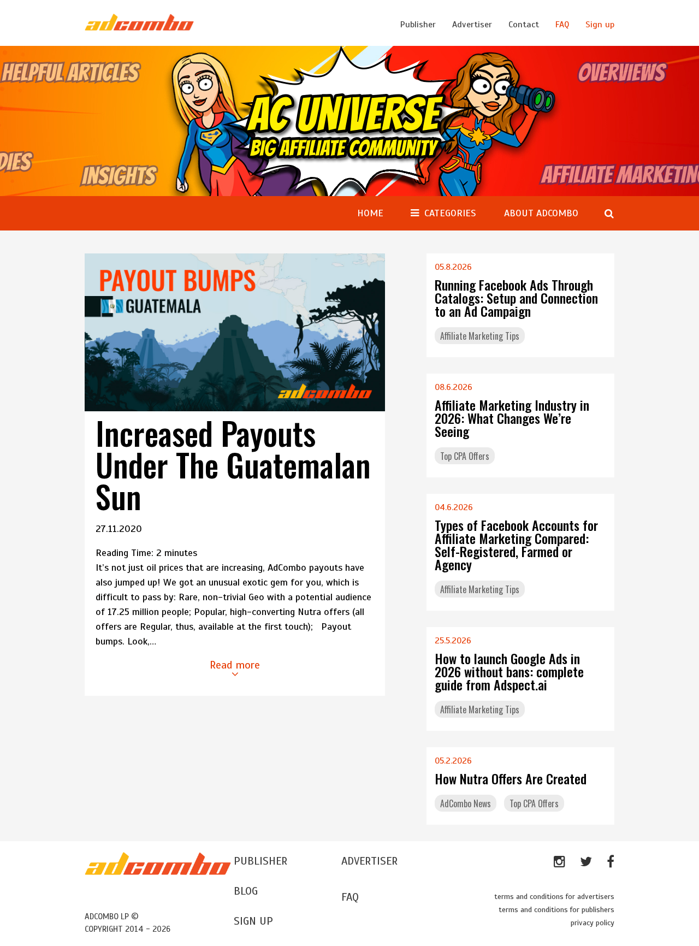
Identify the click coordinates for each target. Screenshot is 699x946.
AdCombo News (465, 803)
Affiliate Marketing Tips (479, 335)
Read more (235, 665)
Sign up (599, 24)
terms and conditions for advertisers (554, 896)
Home (370, 213)
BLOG (246, 891)
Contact (523, 24)
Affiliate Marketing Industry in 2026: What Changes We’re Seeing (512, 418)
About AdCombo (541, 213)
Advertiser (472, 24)
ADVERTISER (369, 861)
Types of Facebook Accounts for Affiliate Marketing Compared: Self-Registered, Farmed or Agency (516, 544)
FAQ (562, 24)
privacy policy (592, 922)
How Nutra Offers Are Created (511, 778)
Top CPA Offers (464, 456)
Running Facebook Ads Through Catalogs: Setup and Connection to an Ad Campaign (516, 298)
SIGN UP (253, 921)
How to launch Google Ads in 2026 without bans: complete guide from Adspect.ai (509, 671)
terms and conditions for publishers (556, 909)
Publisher (418, 24)
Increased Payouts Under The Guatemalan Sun (233, 464)
